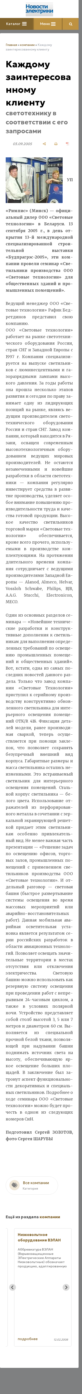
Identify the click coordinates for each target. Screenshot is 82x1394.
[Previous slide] (12, 1287)
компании (27, 45)
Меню (45, 24)
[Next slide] (66, 1287)
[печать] (56, 144)
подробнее (28, 1339)
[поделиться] (44, 144)
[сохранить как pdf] (67, 144)
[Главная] (39, 9)
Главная (11, 45)
